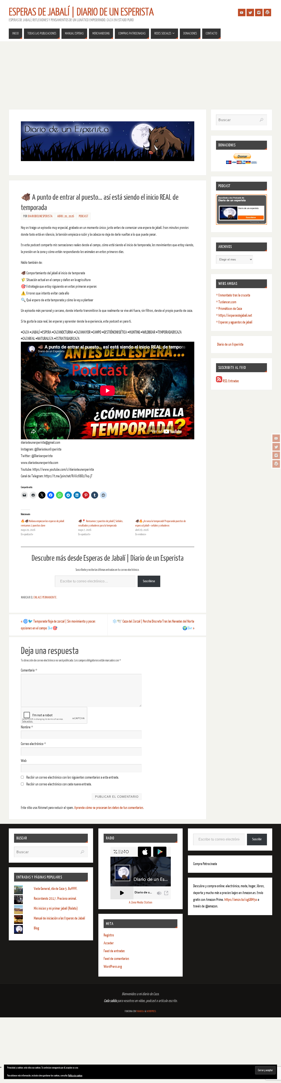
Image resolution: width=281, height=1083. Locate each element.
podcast (83, 216)
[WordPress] (276, 464)
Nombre (27, 727)
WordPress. (151, 1011)
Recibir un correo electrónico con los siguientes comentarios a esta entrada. (72, 777)
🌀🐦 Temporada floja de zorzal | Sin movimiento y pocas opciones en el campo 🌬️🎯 (58, 624)
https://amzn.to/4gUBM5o (241, 900)
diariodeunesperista (40, 216)
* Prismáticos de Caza (229, 309)
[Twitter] (276, 447)
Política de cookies (75, 1075)
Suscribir (257, 839)
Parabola (140, 1011)
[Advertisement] (140, 74)
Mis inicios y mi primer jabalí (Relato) (56, 908)
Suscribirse (149, 581)
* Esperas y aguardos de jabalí (234, 322)
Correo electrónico (33, 744)
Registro (109, 935)
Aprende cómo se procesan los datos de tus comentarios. (109, 808)
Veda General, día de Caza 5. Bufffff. (55, 889)
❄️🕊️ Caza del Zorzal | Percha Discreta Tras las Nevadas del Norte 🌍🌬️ (153, 624)
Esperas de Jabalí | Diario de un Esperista (81, 12)
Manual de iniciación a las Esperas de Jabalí (59, 918)
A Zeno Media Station (140, 903)
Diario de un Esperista (230, 344)
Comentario (29, 670)
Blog (36, 928)
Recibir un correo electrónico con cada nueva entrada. (59, 784)
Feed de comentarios (116, 959)
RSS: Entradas (230, 381)
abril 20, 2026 (65, 216)
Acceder (109, 943)
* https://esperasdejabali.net (234, 315)
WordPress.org (113, 966)
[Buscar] (261, 120)
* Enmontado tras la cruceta (233, 295)
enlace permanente (45, 597)
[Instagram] (276, 455)
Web (24, 761)
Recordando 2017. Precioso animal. (55, 898)
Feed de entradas (114, 951)
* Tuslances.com (226, 302)
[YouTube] (276, 438)
